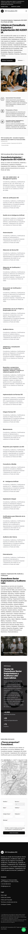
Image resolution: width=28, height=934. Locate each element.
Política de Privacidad (19, 828)
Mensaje (5, 820)
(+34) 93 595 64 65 (6, 884)
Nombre (5, 801)
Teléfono (17, 807)
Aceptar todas (4, 6)
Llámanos (20, 60)
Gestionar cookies (15, 6)
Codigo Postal (7, 814)
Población (17, 814)
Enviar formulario (14, 832)
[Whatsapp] (24, 930)
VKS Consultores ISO (10, 11)
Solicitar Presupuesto (7, 60)
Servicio (17, 801)
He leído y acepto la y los (15, 828)
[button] (14, 777)
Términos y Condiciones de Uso (14, 829)
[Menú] (26, 11)
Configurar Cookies (6, 904)
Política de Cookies (6, 897)
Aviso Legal (4, 895)
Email (4, 807)
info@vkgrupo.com (6, 886)
